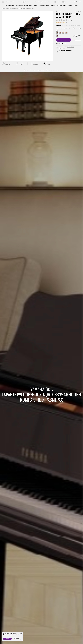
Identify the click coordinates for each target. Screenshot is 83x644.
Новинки (76, 5)
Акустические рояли (16, 8)
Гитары (30, 5)
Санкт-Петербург (70, 47)
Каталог (7, 8)
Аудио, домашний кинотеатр (22, 5)
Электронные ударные (61, 5)
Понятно (7, 638)
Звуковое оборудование (44, 5)
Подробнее (16, 638)
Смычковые (53, 5)
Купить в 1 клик (78, 39)
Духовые (35, 5)
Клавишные (70, 5)
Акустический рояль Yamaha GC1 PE (27, 8)
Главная (3, 8)
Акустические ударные (9, 5)
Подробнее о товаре (60, 43)
